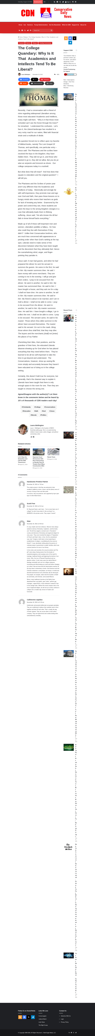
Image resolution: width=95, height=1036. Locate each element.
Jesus (52, 411)
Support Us (75, 25)
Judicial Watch (42, 1019)
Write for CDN (66, 25)
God (44, 411)
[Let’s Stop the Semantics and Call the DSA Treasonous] (24, 451)
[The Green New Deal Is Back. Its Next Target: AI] (69, 955)
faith (36, 411)
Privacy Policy (65, 1022)
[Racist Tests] (53, 451)
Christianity (27, 407)
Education (27, 411)
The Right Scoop (43, 1025)
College (38, 407)
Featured (21, 43)
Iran (25, 25)
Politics (43, 415)
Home (20, 25)
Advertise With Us (66, 1016)
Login (62, 1019)
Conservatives (50, 407)
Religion (26, 37)
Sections (30, 25)
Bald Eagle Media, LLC (49, 1032)
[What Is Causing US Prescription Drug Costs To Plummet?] (69, 191)
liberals (34, 415)
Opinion (28, 43)
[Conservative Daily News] (47, 13)
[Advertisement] (70, 277)
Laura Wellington (25, 74)
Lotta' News (42, 1022)
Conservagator (42, 1016)
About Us (83, 25)
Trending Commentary (45, 43)
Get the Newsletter (55, 25)
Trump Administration (41, 25)
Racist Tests (51, 457)
